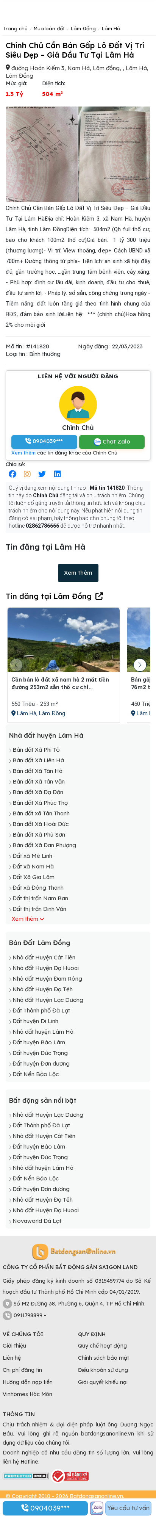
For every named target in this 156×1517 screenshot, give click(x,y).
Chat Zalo (115, 441)
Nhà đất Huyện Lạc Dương (47, 999)
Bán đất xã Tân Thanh (41, 813)
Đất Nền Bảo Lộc (35, 1074)
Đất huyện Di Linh (35, 1021)
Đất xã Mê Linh (32, 855)
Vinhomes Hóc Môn (27, 1394)
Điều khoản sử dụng (103, 1370)
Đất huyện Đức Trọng (40, 1052)
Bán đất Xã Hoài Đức (40, 823)
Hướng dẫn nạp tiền (28, 1382)
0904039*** (49, 1507)
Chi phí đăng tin (22, 1370)
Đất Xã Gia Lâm (33, 877)
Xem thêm (23, 453)
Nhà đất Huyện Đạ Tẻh (42, 989)
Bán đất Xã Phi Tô (36, 749)
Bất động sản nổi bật (42, 1100)
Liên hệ (12, 1357)
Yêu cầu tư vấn (128, 1508)
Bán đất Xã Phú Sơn (38, 834)
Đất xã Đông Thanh (38, 887)
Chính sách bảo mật (103, 1357)
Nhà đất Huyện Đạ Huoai (45, 968)
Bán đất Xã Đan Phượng (44, 845)
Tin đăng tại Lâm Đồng (49, 596)
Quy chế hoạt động (102, 1345)
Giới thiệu (14, 1345)
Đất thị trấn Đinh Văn (39, 908)
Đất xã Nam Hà (33, 866)
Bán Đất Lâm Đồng (39, 943)
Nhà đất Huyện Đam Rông (47, 978)
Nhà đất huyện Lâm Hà (46, 735)
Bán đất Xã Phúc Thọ (40, 802)
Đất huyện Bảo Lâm (38, 1042)
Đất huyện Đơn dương (41, 1063)
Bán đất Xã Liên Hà (38, 760)
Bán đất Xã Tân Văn (38, 781)
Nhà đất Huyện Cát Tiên (43, 957)
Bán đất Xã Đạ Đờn (37, 792)
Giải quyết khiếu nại (103, 1382)
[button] (140, 665)
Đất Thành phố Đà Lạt (41, 1010)
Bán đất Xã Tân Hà (37, 770)
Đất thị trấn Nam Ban (40, 898)
